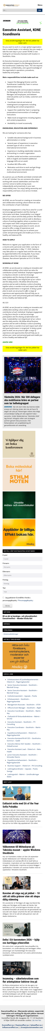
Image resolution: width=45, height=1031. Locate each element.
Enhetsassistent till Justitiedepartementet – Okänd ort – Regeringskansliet (23, 680)
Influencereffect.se (10, 1027)
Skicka (7, 606)
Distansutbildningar (10, 634)
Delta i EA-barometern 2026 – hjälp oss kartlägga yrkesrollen (21, 941)
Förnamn (6, 563)
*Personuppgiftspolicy (25, 600)
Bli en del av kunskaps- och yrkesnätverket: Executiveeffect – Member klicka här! (20, 617)
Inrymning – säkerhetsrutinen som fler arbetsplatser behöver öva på (21, 980)
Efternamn (6, 571)
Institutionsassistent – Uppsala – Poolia (22, 696)
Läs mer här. (36, 1020)
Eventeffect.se (8, 1025)
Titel (4, 588)
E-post (5, 555)
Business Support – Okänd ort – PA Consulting (25, 766)
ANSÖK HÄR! (8, 342)
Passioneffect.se (22, 1025)
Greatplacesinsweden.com (32, 1027)
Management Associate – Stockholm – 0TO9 (24, 705)
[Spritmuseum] (22, 24)
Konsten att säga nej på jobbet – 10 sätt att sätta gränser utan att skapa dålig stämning (21, 896)
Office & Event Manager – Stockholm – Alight (24, 708)
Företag (5, 580)
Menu (40, 5)
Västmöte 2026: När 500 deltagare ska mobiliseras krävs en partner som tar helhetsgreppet (22, 400)
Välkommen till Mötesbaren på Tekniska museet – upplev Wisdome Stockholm (21, 850)
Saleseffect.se (36, 1025)
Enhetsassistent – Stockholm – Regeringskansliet (18, 700)
